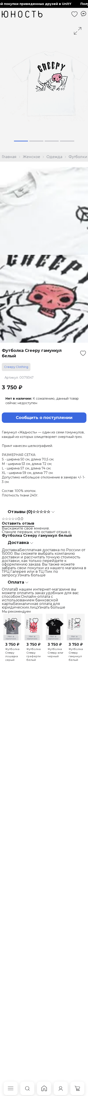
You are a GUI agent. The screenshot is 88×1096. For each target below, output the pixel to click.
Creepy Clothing (16, 367)
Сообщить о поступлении (44, 417)
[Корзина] (77, 1088)
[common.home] (44, 1088)
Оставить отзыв (18, 523)
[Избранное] (74, 14)
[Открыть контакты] (83, 13)
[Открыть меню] (11, 1088)
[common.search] (27, 1088)
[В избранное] (83, 353)
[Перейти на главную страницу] (22, 14)
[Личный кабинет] (61, 1088)
